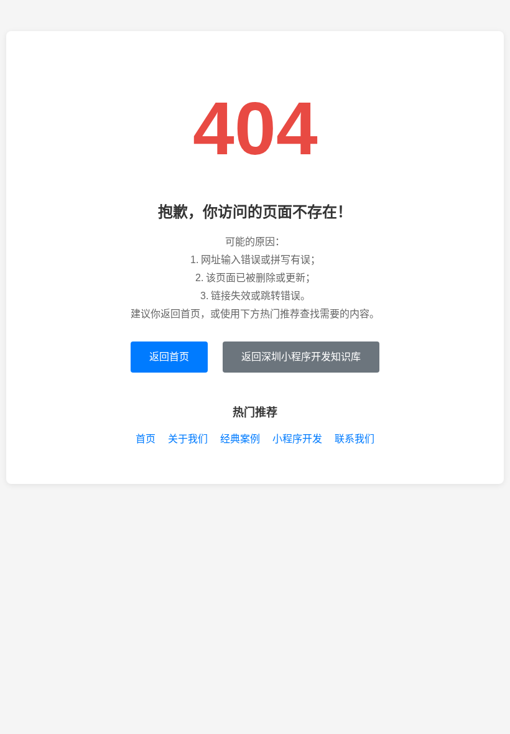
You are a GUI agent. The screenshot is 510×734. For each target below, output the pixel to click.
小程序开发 (297, 439)
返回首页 (169, 356)
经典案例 (240, 439)
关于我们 (188, 439)
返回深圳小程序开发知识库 (301, 356)
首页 (145, 439)
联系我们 (354, 439)
